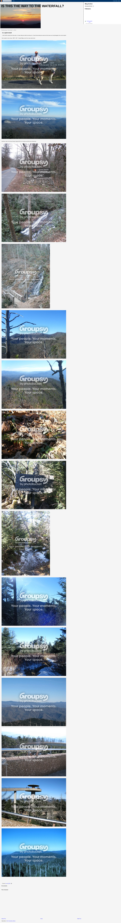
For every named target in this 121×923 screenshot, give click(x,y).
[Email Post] (11, 883)
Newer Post (4, 918)
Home (41, 918)
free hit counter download (89, 23)
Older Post (79, 918)
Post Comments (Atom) (11, 920)
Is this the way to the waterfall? (32, 6)
